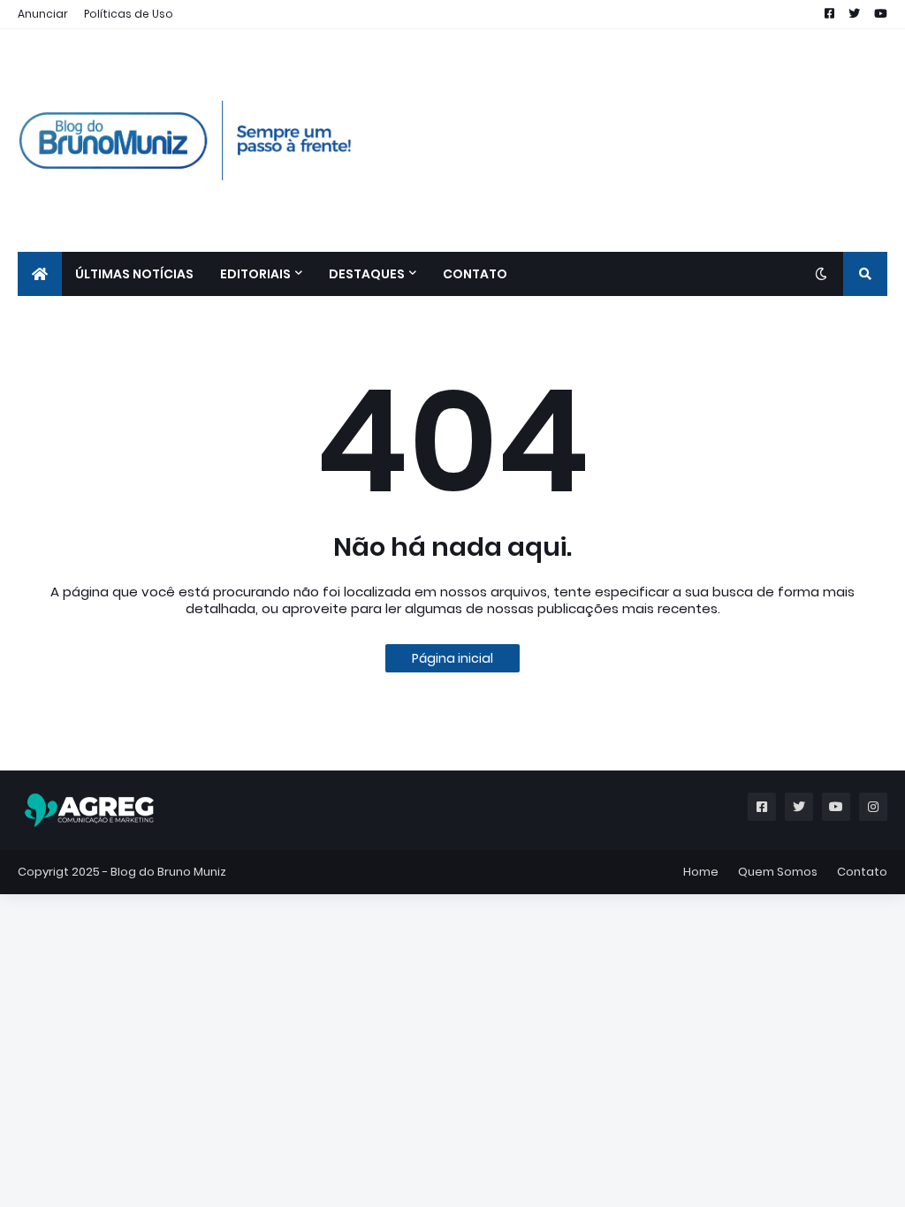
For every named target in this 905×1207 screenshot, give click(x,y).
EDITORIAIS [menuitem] (255, 274)
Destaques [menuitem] (367, 274)
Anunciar (43, 13)
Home (701, 871)
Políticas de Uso (128, 13)
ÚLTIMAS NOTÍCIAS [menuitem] (134, 274)
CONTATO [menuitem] (475, 274)
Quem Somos (778, 871)
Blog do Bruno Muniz (168, 871)
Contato (862, 871)
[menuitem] (40, 274)
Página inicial (452, 658)
